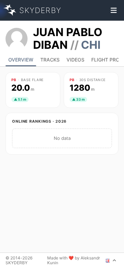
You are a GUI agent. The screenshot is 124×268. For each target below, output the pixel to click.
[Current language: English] (111, 260)
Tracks (50, 60)
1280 (82, 88)
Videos (75, 60)
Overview (20, 60)
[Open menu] (113, 10)
